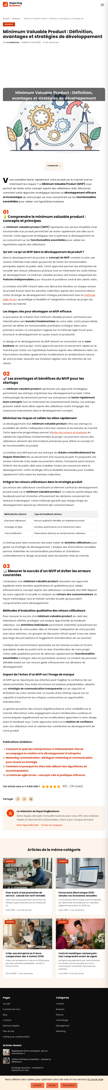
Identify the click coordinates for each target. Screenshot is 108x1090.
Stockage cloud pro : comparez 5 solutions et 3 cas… (29, 1069)
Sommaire (52, 166)
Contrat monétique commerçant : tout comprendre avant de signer (78, 955)
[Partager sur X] (24, 799)
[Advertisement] (54, 66)
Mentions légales (11, 1025)
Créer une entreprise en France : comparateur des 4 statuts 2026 (25, 955)
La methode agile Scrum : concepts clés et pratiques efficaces (45, 775)
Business (16, 18)
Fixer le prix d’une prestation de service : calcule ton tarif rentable (25, 894)
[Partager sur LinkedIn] (31, 799)
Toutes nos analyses (51, 825)
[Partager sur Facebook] (17, 799)
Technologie (62, 1020)
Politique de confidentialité (16, 1036)
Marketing (61, 1031)
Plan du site (8, 1031)
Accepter (37, 1085)
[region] (50, 524)
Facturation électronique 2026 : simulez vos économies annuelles (77, 894)
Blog (5, 1014)
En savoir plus (95, 1079)
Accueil (6, 18)
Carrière (60, 1003)
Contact (7, 1020)
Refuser (52, 1085)
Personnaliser (69, 1085)
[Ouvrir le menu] (102, 5)
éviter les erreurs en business (69, 432)
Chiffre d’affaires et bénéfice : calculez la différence (31, 1060)
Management (62, 1025)
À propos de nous (11, 1009)
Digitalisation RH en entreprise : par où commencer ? (30, 1052)
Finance (59, 1014)
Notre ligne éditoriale (27, 825)
